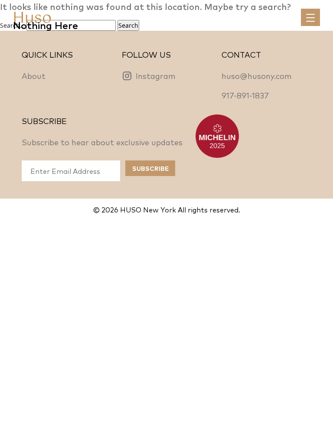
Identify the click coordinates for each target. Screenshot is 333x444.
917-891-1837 (245, 95)
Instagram (156, 75)
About (34, 75)
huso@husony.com (257, 75)
